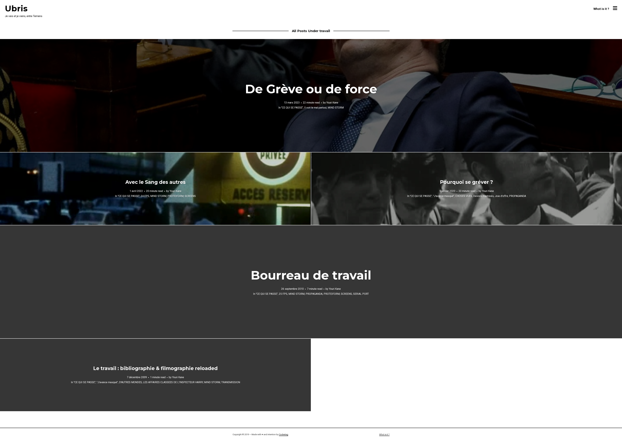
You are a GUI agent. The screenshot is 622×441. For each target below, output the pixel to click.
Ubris (16, 8)
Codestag (283, 434)
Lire (311, 95)
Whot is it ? (601, 9)
